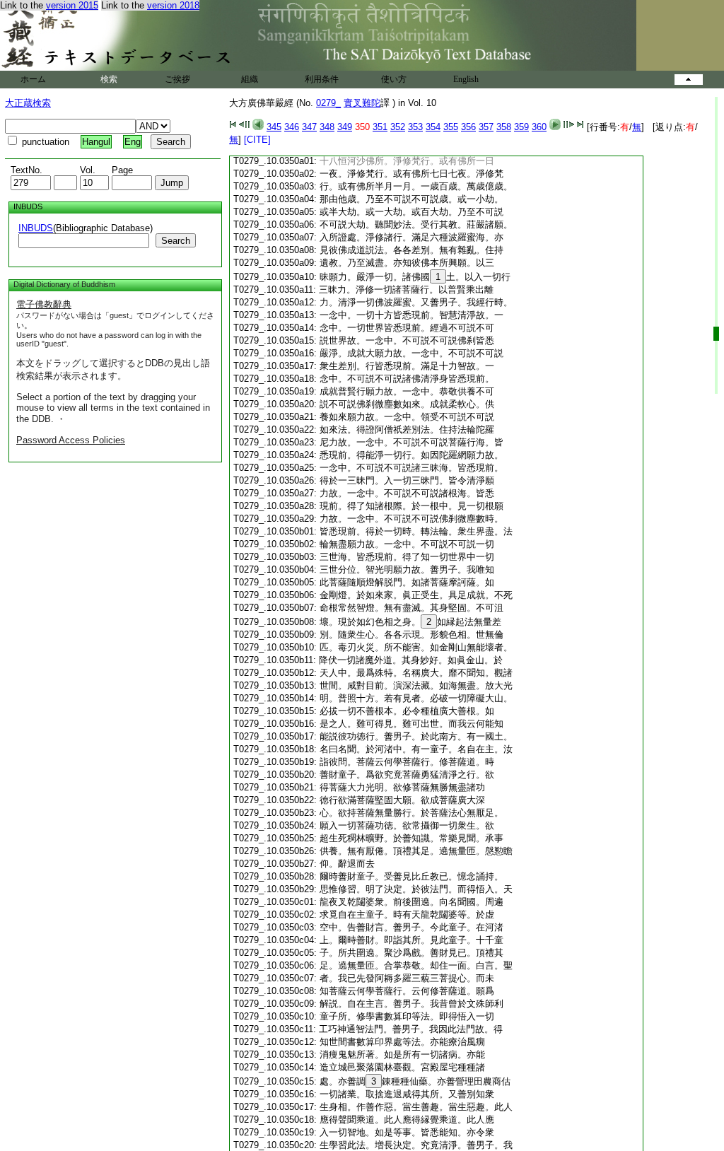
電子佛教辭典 (43, 304)
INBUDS (35, 228)
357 (486, 127)
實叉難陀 (362, 103)
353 (415, 127)
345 (274, 127)
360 (539, 127)
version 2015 (72, 5)
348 (327, 127)
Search (175, 240)
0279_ (328, 103)
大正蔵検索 (28, 103)
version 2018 (173, 5)
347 (309, 127)
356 (468, 127)
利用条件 (322, 79)
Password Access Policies (70, 440)
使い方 (394, 79)
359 (521, 127)
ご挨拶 (177, 79)
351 (380, 127)
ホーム (33, 79)
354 (433, 127)
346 (291, 127)
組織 (249, 79)
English (466, 79)
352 (397, 127)
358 (503, 127)
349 (344, 127)
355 (450, 127)
